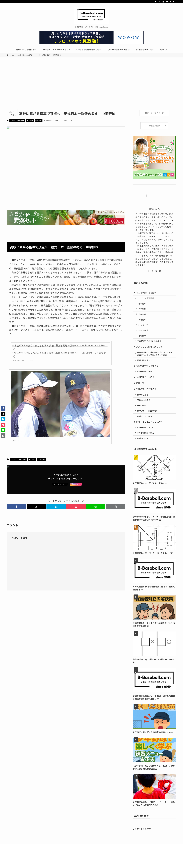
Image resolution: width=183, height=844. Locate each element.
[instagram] (163, 1)
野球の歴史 (142, 405)
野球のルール (142, 438)
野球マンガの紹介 (144, 416)
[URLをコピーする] (115, 506)
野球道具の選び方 (144, 360)
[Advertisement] (91, 88)
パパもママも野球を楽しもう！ (150, 346)
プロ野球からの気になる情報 (149, 341)
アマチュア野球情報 (17, 120)
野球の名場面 (142, 394)
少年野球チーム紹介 (145, 377)
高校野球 (142, 335)
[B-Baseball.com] (91, 15)
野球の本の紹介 (143, 400)
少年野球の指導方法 (145, 427)
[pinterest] (167, 1)
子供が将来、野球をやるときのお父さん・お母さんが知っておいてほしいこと (155, 353)
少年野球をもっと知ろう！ (148, 365)
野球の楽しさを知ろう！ (147, 389)
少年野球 (142, 319)
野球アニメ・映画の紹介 (147, 410)
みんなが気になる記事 (146, 292)
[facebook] (156, 1)
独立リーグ (143, 325)
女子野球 (142, 314)
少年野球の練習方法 (145, 432)
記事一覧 (38, 120)
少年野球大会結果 (144, 371)
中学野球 (30, 120)
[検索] (174, 1)
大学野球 (142, 309)
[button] (16, 506)
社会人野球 (143, 330)
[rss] (170, 1)
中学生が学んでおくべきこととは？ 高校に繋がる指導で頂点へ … (45, 352)
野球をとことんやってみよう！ (150, 421)
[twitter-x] (159, 1)
